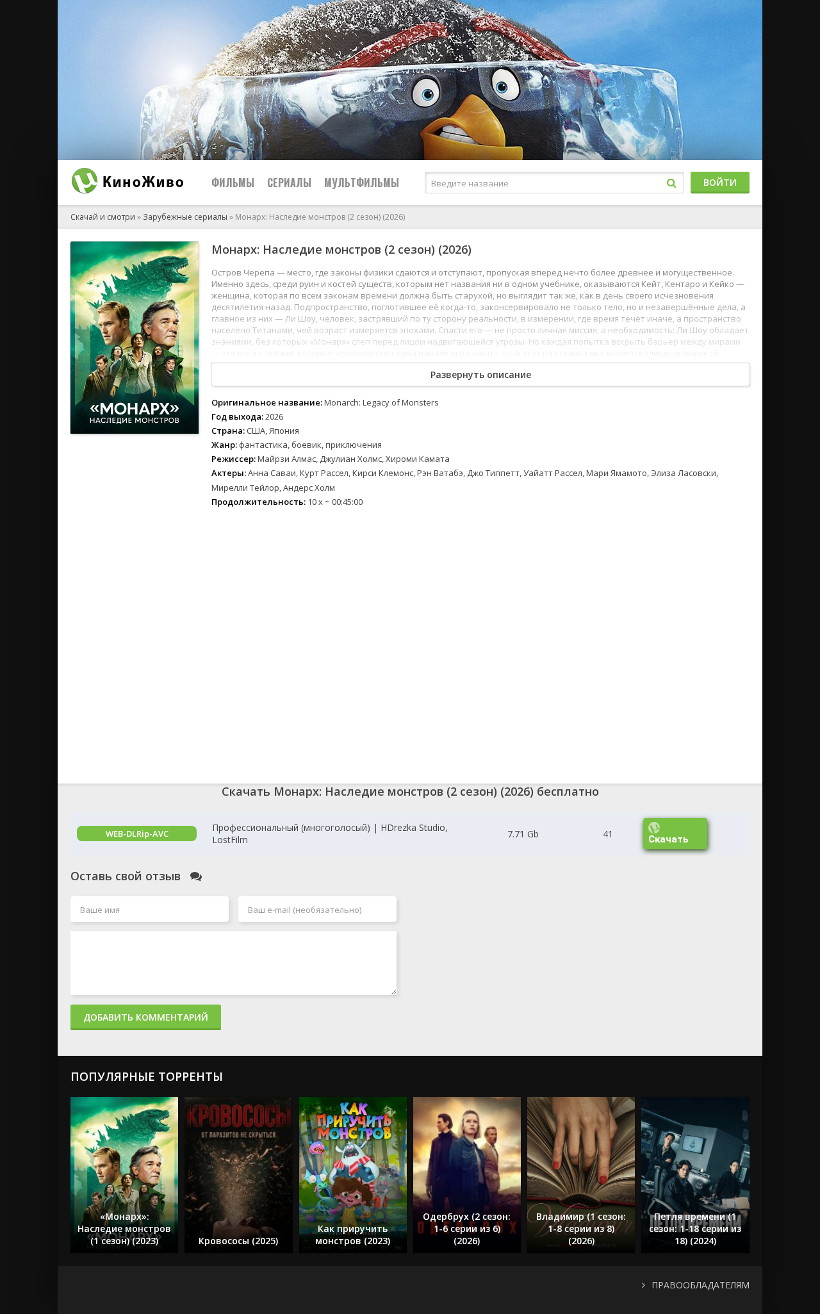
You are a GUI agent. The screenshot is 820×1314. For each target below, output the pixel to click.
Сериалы (289, 182)
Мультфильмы (361, 182)
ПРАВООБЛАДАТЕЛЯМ (701, 1285)
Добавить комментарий (145, 1017)
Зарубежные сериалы (185, 216)
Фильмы (232, 182)
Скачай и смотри (102, 216)
